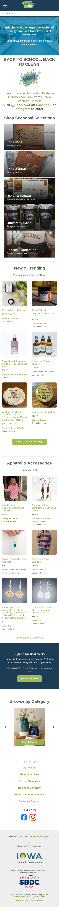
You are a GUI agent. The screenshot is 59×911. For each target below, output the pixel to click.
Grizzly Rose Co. (9, 518)
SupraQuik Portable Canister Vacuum (31, 95)
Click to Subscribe (19, 900)
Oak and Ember (39, 323)
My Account (29, 767)
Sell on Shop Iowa (29, 781)
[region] (29, 36)
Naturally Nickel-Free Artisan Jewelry (41, 520)
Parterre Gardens (10, 318)
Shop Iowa (29, 5)
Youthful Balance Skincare (14, 374)
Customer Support (29, 801)
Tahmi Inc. (7, 626)
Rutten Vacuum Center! (34, 99)
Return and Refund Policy (29, 794)
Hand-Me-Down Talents (13, 428)
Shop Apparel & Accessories (29, 638)
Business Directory (29, 787)
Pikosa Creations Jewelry (14, 570)
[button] (29, 136)
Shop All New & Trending (29, 442)
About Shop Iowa (29, 774)
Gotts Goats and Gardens (44, 372)
